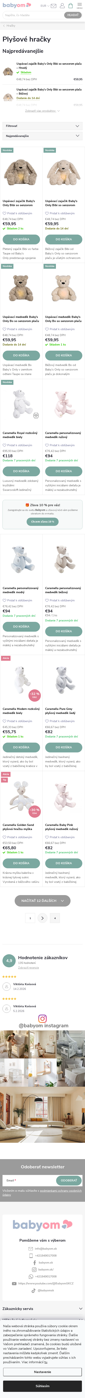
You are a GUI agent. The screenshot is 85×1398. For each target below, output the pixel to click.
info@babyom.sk (46, 1249)
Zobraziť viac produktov (40, 111)
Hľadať (73, 15)
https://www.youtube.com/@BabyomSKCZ (45, 1283)
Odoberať (69, 1180)
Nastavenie (42, 1372)
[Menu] (79, 5)
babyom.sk (46, 1263)
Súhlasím (43, 1386)
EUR (43, 6)
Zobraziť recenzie (28, 968)
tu (45, 1362)
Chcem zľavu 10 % (42, 522)
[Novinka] (21, 172)
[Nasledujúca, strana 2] (42, 918)
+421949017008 (46, 1256)
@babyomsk (46, 1290)
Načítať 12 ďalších (39, 901)
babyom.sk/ (45, 1270)
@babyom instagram (43, 1025)
